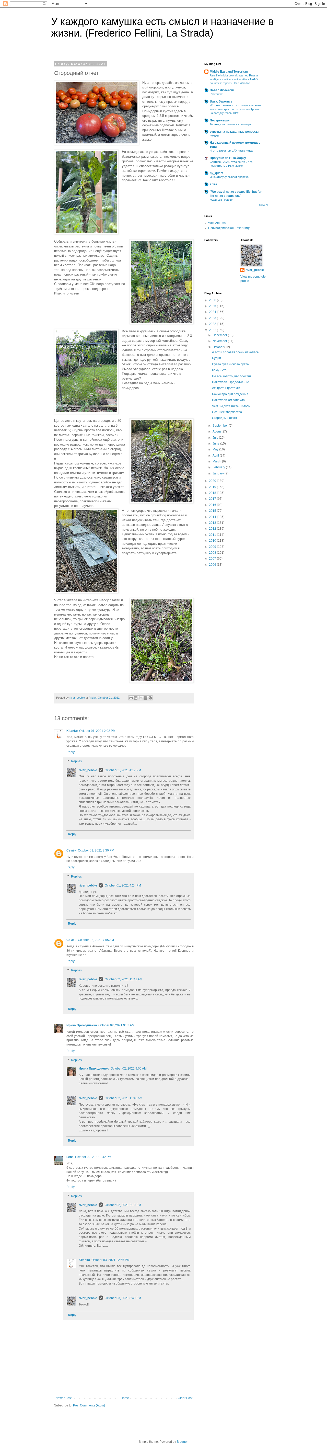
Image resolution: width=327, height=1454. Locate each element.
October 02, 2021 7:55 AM (96, 940)
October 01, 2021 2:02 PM (97, 731)
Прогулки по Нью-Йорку (228, 158)
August (218, 431)
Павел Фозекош (222, 90)
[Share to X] (140, 697)
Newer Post (63, 1398)
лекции (214, 135)
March (217, 461)
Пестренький (219, 120)
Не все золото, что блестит (231, 376)
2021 (213, 330)
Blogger (182, 1442)
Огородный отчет (224, 418)
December (220, 335)
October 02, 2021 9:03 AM (116, 1025)
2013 (213, 523)
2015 (213, 511)
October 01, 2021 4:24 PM (123, 885)
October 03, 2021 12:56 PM (110, 1260)
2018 (213, 493)
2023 (213, 318)
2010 (213, 540)
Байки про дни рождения (230, 394)
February (219, 467)
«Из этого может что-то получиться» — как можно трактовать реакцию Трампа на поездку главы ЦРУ (235, 109)
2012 (213, 528)
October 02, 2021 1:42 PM (93, 1157)
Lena (70, 1157)
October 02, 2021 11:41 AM (123, 979)
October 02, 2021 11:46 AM (123, 1098)
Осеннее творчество (227, 412)
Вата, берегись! (221, 101)
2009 (213, 547)
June (216, 443)
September (221, 425)
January (219, 473)
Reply (70, 752)
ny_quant (216, 173)
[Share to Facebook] (145, 697)
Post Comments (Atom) (89, 1405)
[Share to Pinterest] (150, 697)
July (216, 437)
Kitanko (72, 731)
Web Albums (217, 223)
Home (125, 1398)
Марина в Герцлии (221, 199)
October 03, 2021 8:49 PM (123, 1298)
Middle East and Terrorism (229, 71)
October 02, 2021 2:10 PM (123, 1205)
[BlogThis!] (135, 697)
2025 (213, 306)
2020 (213, 481)
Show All (263, 205)
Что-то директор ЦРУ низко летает (232, 150)
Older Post (185, 1398)
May (216, 449)
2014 (213, 517)
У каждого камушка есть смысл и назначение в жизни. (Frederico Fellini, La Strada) (162, 27)
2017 (213, 499)
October (218, 347)
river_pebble (88, 770)
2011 (213, 535)
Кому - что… (221, 370)
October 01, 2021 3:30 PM (96, 850)
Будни (216, 358)
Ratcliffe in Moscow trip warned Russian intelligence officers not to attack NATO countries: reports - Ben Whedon (234, 79)
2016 (213, 505)
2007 (213, 558)
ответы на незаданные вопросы (234, 131)
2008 (213, 552)
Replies (76, 761)
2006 (213, 564)
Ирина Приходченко (81, 1025)
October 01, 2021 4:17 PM (123, 770)
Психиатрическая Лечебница (229, 228)
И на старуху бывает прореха (229, 176)
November (220, 341)
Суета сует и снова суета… (232, 364)
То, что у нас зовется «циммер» (230, 124)
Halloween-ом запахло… (230, 400)
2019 (213, 487)
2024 (213, 312)
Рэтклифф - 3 (218, 94)
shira (213, 184)
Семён (71, 850)
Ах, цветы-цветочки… (227, 388)
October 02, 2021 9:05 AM (129, 1068)
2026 (213, 300)
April (216, 455)
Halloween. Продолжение (230, 382)
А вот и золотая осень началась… (237, 352)
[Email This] (130, 697)
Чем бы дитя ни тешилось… (232, 406)
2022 (213, 324)
